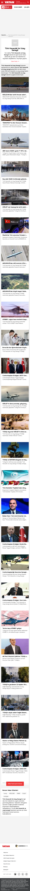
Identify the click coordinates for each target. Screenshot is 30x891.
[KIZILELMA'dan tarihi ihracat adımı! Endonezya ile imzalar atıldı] (15, 85)
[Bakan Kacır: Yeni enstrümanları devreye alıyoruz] (15, 506)
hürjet (24, 793)
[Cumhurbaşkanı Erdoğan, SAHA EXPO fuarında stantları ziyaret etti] (15, 759)
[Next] (15, 874)
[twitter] (23, 874)
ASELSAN (11, 793)
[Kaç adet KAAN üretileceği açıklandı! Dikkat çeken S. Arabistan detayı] (15, 169)
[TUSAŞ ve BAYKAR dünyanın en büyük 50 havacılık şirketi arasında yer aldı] (15, 450)
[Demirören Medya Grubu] (22, 846)
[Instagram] (26, 874)
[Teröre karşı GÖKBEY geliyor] (15, 618)
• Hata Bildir (14, 889)
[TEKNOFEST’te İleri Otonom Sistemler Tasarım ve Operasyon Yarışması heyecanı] (15, 113)
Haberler (3, 35)
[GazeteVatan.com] (6, 846)
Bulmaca (5, 866)
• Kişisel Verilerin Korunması (22, 888)
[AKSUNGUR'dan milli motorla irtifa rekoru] (15, 253)
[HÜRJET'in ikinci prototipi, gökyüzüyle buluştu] (15, 394)
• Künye (12, 888)
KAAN (18, 793)
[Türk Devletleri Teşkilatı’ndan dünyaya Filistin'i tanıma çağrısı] (15, 478)
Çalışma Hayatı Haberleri (9, 861)
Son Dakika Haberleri (8, 855)
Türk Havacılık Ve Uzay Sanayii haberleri (16, 35)
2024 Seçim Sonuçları (8, 858)
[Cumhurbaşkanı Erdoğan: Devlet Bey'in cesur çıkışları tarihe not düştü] (15, 534)
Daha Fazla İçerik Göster (15, 784)
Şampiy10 (5, 869)
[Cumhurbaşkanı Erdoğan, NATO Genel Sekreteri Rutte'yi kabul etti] (15, 366)
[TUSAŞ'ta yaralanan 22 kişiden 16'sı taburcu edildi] (15, 674)
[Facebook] (19, 874)
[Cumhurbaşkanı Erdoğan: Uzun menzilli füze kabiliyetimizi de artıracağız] (15, 590)
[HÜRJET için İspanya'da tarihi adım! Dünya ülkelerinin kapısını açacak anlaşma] (15, 197)
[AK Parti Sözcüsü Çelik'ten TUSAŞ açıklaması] (15, 646)
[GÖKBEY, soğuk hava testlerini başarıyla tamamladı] (15, 309)
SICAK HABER (18, 7)
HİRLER (6, 7)
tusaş (5, 793)
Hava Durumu (6, 864)
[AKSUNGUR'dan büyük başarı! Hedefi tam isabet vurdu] (15, 281)
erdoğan (6, 796)
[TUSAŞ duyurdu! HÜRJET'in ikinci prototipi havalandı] (15, 422)
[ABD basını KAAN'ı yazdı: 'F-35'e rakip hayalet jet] (15, 141)
